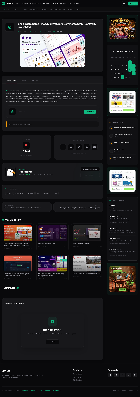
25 (115, 77)
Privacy (116, 391)
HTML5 (55, 3)
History (34, 80)
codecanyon (10, 178)
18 (115, 73)
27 (122, 77)
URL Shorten (77, 380)
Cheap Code (77, 374)
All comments (90, 175)
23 (133, 73)
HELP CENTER (45, 391)
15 (130, 69)
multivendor (19, 193)
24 (111, 77)
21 (126, 73)
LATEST (25, 391)
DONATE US (57, 391)
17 (111, 73)
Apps (17, 3)
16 (133, 69)
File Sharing (77, 377)
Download (90, 112)
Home (8, 9)
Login (134, 3)
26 (119, 77)
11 (115, 69)
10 (111, 69)
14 (126, 69)
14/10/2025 (23, 31)
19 (119, 73)
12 (119, 69)
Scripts (25, 3)
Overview (11, 80)
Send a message (91, 169)
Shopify (63, 3)
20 (122, 73)
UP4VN (9, 3)
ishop (9, 193)
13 (122, 69)
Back (53, 342)
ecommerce (47, 193)
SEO (69, 3)
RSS (137, 391)
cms (56, 193)
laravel (30, 193)
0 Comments (59, 31)
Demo (23, 80)
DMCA (131, 391)
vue (38, 193)
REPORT (34, 391)
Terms (124, 391)
